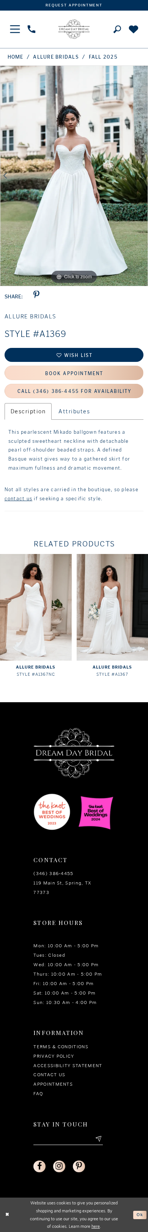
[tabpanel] (74, 176)
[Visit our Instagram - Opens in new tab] (59, 1166)
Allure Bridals (56, 57)
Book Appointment (74, 373)
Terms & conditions (60, 1046)
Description (28, 411)
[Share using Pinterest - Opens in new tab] (36, 297)
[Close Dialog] (7, 1214)
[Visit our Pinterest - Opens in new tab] (79, 1166)
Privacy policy (53, 1056)
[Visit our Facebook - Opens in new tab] (39, 1166)
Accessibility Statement (67, 1065)
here (95, 1226)
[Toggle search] (117, 29)
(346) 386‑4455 (53, 873)
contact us (18, 498)
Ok (140, 1214)
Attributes (74, 411)
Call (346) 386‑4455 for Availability (74, 391)
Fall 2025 (103, 57)
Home (16, 57)
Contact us (49, 1074)
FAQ (38, 1093)
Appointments (53, 1084)
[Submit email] (98, 1139)
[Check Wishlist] (133, 29)
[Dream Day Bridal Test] (74, 29)
